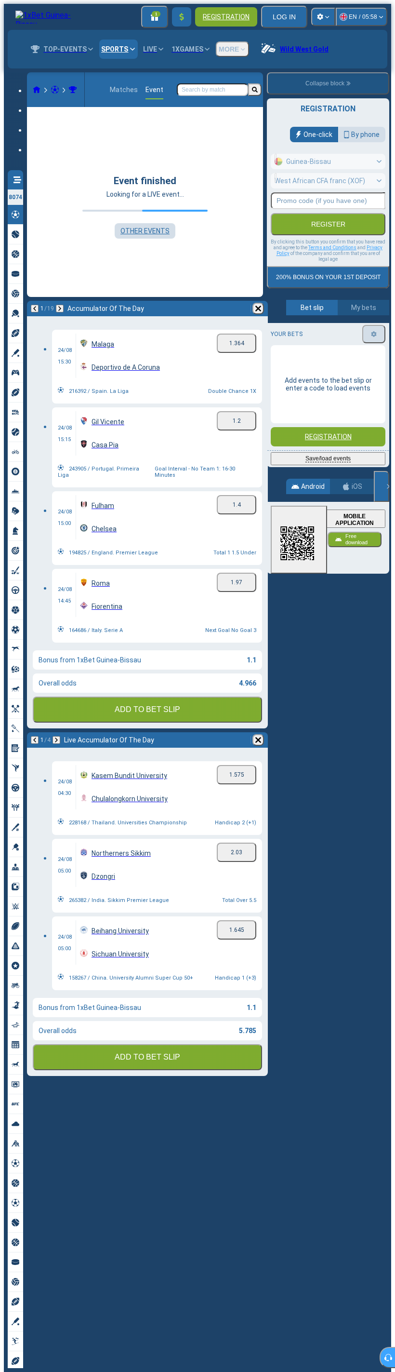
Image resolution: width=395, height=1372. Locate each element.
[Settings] (323, 17)
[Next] (60, 308)
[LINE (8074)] (36, 89)
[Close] (381, 486)
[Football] (55, 89)
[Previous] (35, 308)
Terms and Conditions (332, 247)
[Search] (255, 89)
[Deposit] (181, 17)
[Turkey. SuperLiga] (73, 89)
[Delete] (258, 308)
